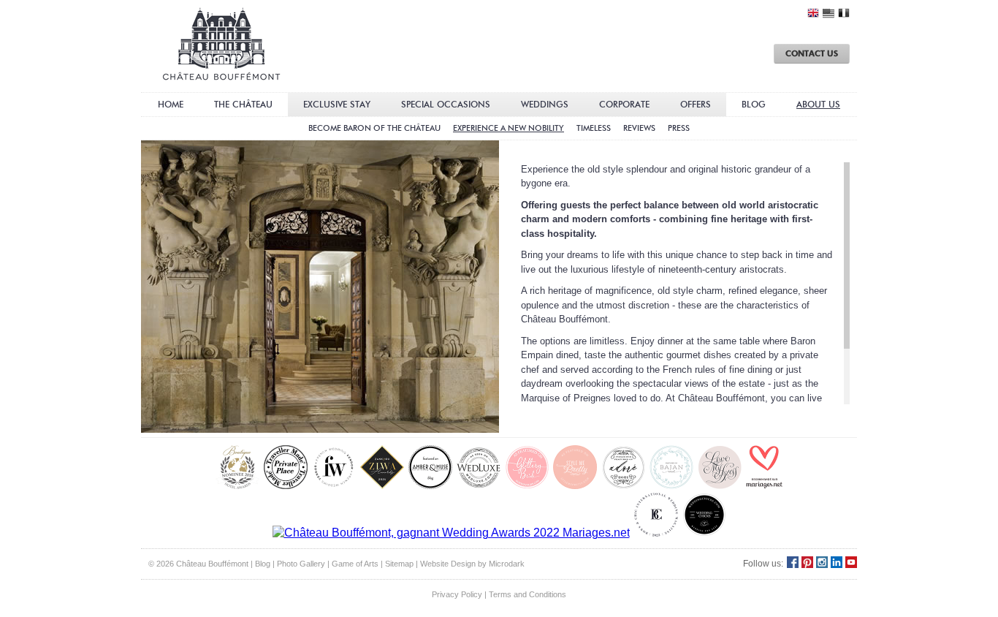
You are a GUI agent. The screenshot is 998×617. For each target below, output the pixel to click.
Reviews (639, 128)
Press (679, 128)
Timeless (593, 128)
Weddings (544, 104)
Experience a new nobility (508, 128)
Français (844, 13)
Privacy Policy (457, 594)
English (813, 13)
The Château (243, 104)
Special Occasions (445, 104)
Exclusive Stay (336, 104)
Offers (695, 104)
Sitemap (399, 563)
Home (170, 104)
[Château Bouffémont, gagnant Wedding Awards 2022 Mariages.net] (451, 533)
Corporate (624, 104)
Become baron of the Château (374, 128)
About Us (818, 104)
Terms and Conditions (527, 594)
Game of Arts (355, 563)
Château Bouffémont (221, 43)
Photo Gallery (301, 563)
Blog (754, 104)
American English (828, 13)
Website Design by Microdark (472, 563)
